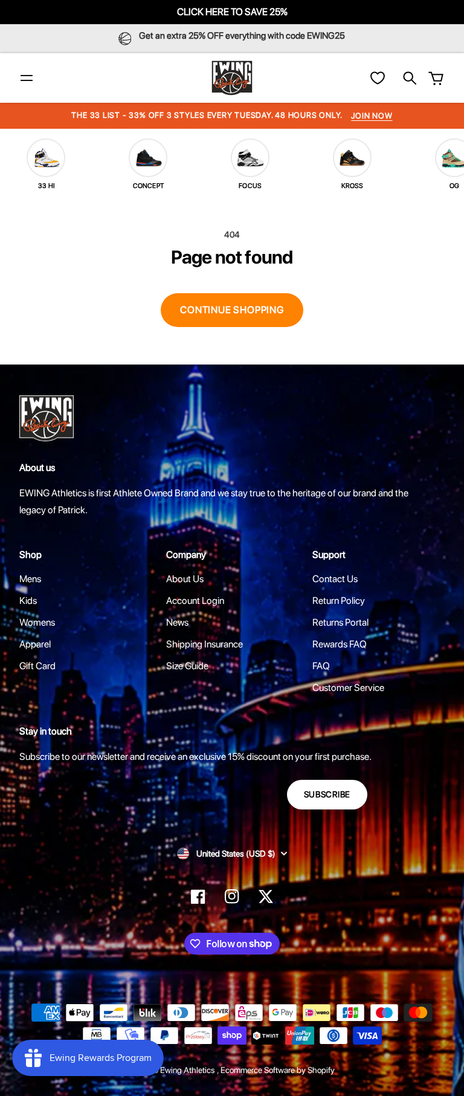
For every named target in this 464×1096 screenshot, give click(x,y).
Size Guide (187, 666)
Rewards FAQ (339, 644)
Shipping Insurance (204, 644)
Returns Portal (340, 622)
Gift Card (37, 666)
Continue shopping (232, 310)
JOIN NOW (371, 115)
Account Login (195, 600)
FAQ (321, 666)
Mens (30, 579)
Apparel (35, 644)
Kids (28, 600)
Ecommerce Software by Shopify (278, 1070)
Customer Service (348, 687)
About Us (185, 579)
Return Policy (338, 600)
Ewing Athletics (188, 1070)
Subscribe (327, 794)
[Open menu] (26, 78)
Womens (37, 622)
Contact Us (335, 579)
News (177, 622)
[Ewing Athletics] (232, 78)
